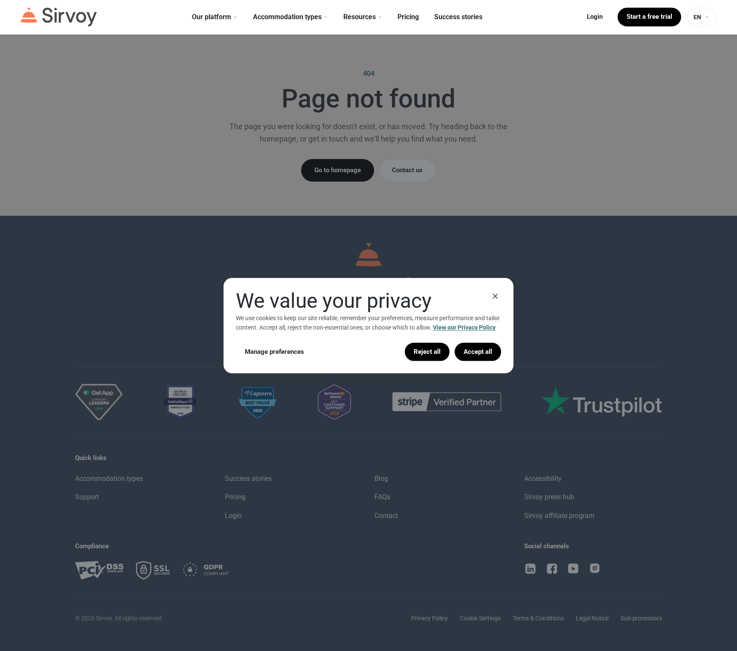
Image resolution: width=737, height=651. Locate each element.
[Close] (495, 295)
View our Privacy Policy (464, 327)
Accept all (478, 351)
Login (595, 16)
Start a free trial (649, 16)
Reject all (427, 351)
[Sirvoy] (58, 17)
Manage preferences (274, 351)
